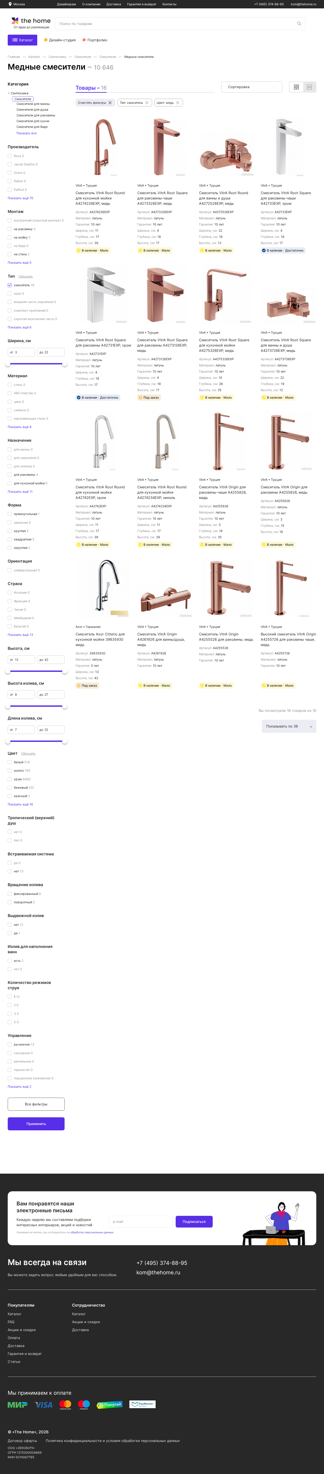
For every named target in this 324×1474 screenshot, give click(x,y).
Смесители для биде (32, 127)
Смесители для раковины (36, 115)
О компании (91, 4)
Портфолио (97, 40)
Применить (36, 1124)
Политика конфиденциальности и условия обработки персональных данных (113, 1440)
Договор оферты (22, 1440)
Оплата (14, 1338)
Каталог (26, 40)
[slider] (7, 363)
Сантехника (57, 57)
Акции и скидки (22, 1330)
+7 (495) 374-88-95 (269, 4)
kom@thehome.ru (303, 4)
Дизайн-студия (62, 40)
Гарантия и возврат (141, 4)
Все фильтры (36, 1104)
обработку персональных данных (92, 1232)
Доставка (113, 4)
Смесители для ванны (33, 104)
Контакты (169, 4)
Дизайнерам (66, 4)
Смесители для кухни (33, 121)
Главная (14, 57)
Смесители (83, 57)
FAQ (11, 1322)
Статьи (14, 1361)
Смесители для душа (32, 109)
